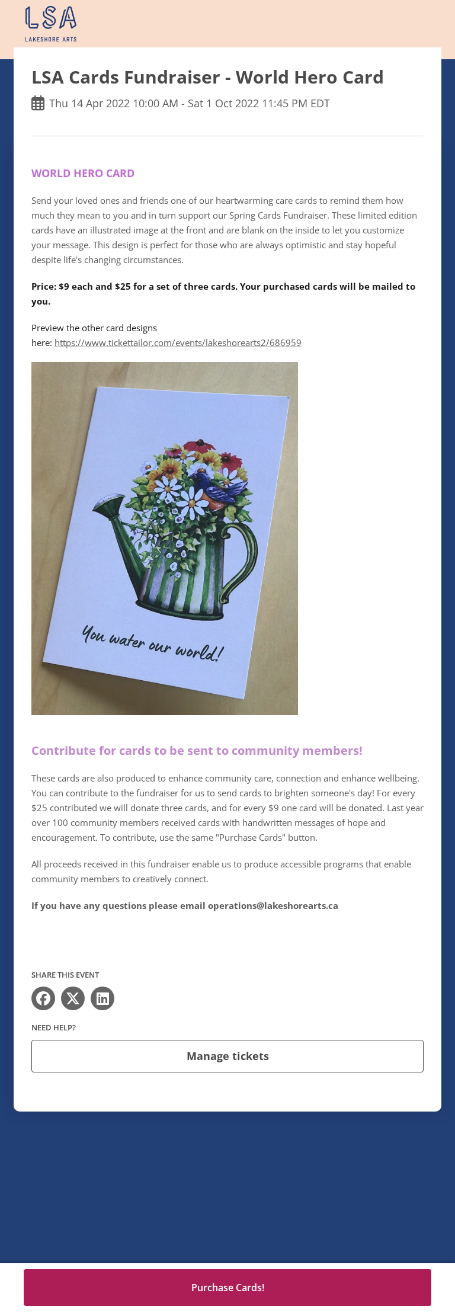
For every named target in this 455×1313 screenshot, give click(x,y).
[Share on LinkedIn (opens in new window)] (102, 998)
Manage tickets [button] (228, 1056)
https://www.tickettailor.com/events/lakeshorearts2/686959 (178, 342)
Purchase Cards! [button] (227, 1287)
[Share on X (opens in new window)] (73, 998)
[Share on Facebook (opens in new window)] (43, 998)
